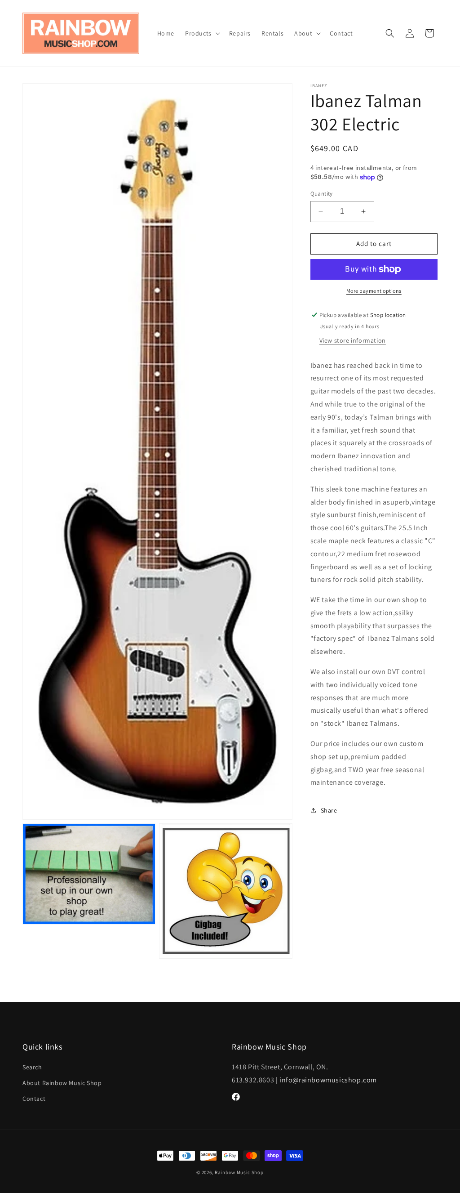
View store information (352, 340)
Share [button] (329, 810)
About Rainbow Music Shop (62, 1083)
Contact (33, 1099)
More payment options (374, 290)
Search (32, 1067)
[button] (202, 33)
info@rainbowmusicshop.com (328, 1080)
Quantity (321, 193)
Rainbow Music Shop (239, 1172)
